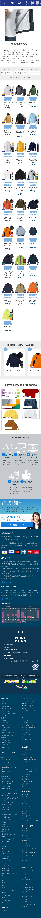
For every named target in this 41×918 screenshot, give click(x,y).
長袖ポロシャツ (5, 779)
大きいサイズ (5, 807)
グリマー (24, 875)
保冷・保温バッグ (27, 722)
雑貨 (23, 754)
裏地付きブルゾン (6, 829)
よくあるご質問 (5, 727)
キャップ (4, 791)
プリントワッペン (27, 784)
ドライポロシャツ (6, 783)
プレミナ (24, 843)
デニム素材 (25, 732)
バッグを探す (5, 907)
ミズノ (24, 872)
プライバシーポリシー (7, 732)
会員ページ (4, 745)
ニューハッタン (26, 845)
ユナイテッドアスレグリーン (30, 855)
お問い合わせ (5, 740)
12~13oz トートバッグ (28, 706)
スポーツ (24, 801)
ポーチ (24, 742)
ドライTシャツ (5, 759)
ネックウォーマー (6, 819)
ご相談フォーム (18, 525)
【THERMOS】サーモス (29, 759)
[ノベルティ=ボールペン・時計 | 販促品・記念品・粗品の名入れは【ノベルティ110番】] (11, 681)
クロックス (25, 894)
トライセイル (26, 865)
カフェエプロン (5, 897)
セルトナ (24, 892)
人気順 (29, 77)
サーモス (24, 836)
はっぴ (3, 875)
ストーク (24, 860)
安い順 (17, 77)
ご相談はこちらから (9, 599)
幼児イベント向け (27, 818)
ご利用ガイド (5, 723)
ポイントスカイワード (28, 889)
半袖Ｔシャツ (5, 757)
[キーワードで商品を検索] (38, 73)
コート (3, 836)
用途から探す (5, 706)
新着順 (12, 77)
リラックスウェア (6, 863)
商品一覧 (4, 704)
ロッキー (24, 828)
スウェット (4, 844)
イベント (24, 796)
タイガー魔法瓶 (26, 838)
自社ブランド (26, 906)
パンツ (3, 885)
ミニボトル (25, 776)
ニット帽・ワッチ (6, 817)
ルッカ (24, 882)
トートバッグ (5, 910)
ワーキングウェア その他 (8, 890)
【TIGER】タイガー (28, 774)
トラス (24, 877)
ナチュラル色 (26, 730)
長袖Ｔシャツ (5, 762)
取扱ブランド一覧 (6, 708)
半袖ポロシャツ (5, 776)
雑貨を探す (25, 747)
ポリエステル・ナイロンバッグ (30, 712)
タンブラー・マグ (27, 757)
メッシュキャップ (6, 805)
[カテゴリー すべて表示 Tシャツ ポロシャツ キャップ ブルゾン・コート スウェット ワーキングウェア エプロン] (7, 71)
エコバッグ (25, 715)
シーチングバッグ (27, 698)
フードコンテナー (27, 781)
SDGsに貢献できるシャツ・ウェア (10, 768)
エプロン (4, 892)
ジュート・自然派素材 (28, 727)
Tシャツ (3, 755)
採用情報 (4, 737)
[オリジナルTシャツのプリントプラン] (13, 3)
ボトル (24, 767)
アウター (4, 883)
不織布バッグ (26, 734)
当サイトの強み (5, 725)
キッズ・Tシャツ (6, 764)
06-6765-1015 (12, 650)
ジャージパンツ (5, 858)
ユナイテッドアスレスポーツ (30, 848)
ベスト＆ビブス (5, 824)
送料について (7, 582)
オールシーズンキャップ (8, 802)
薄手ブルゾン (5, 827)
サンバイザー (5, 812)
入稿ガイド (4, 720)
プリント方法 (5, 711)
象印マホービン (26, 841)
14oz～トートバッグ (28, 708)
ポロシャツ (4, 774)
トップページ (5, 701)
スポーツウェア (5, 861)
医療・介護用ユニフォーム (9, 873)
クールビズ (25, 799)
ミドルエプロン (5, 900)
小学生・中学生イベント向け (30, 821)
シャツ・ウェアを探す (8, 752)
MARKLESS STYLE (27, 867)
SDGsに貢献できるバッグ (29, 725)
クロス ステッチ (26, 902)
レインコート (5, 841)
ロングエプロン (5, 902)
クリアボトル (26, 779)
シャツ (3, 880)
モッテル (24, 850)
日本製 (24, 808)
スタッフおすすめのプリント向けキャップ (9, 794)
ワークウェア (26, 816)
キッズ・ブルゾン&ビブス (8, 839)
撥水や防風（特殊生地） (8, 834)
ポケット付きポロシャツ (8, 781)
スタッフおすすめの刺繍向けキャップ (9, 799)
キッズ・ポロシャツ (7, 786)
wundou (24, 858)
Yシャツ (3, 878)
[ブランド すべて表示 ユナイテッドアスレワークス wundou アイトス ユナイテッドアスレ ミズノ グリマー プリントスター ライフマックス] (20, 71)
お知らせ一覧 (5, 747)
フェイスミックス (27, 897)
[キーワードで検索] (34, 71)
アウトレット (26, 811)
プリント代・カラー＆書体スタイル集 (9, 714)
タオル (24, 752)
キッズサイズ (26, 806)
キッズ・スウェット (7, 866)
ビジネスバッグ (26, 739)
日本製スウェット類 (7, 868)
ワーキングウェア (6, 871)
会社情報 (4, 730)
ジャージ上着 (5, 856)
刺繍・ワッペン (5, 718)
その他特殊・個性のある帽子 (9, 814)
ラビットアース (26, 831)
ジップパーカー (5, 846)
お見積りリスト (5, 742)
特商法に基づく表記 (7, 735)
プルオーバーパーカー (7, 849)
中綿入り (4, 831)
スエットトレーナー (7, 851)
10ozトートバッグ (27, 703)
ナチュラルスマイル (28, 887)
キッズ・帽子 (5, 810)
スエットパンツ (5, 853)
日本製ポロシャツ (6, 788)
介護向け (24, 813)
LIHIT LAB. (25, 833)
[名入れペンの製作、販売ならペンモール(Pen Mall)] (21, 687)
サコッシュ (25, 717)
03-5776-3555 (12, 658)
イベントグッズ (26, 750)
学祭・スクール (26, 804)
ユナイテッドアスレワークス (30, 853)
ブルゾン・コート (6, 822)
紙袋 (23, 737)
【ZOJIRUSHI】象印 (28, 771)
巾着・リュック (26, 720)
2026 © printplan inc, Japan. (16, 915)
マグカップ (25, 764)
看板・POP (25, 786)
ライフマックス (26, 899)
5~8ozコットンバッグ (28, 701)
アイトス (24, 862)
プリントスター (26, 879)
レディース (25, 794)
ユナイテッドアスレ (28, 870)
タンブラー (25, 762)
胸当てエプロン (5, 895)
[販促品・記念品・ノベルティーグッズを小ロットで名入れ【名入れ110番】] (29, 681)
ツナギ (3, 888)
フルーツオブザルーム (28, 904)
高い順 (23, 77)
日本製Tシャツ (5, 771)
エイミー (24, 884)
